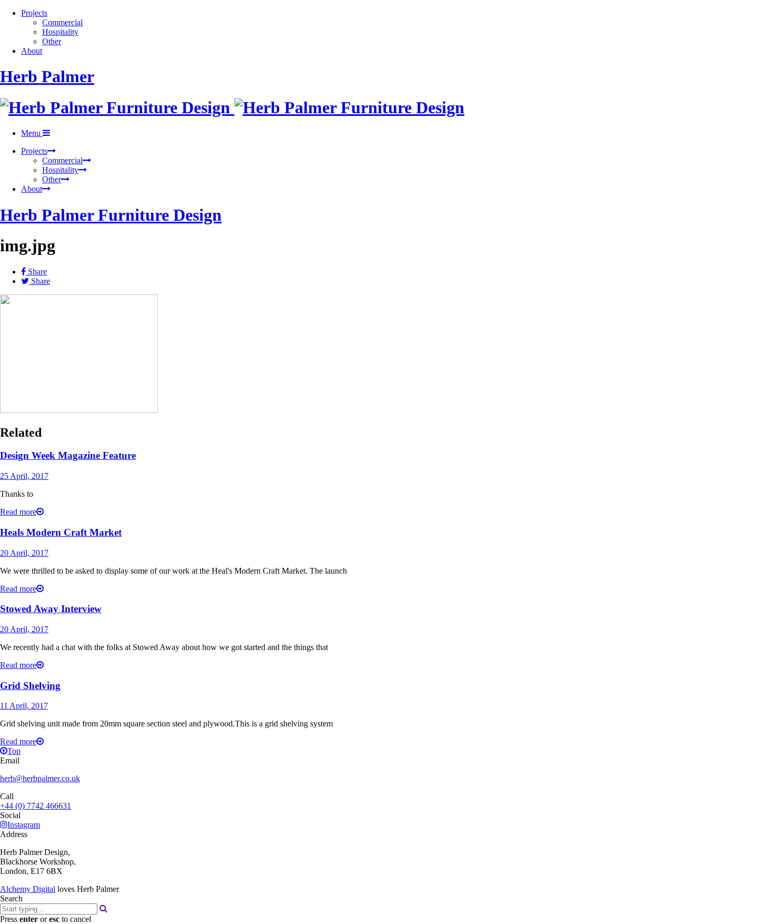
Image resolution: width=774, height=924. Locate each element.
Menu (32, 133)
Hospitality (60, 31)
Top (14, 750)
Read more (18, 511)
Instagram (23, 824)
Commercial (62, 22)
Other (51, 41)
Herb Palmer (47, 76)
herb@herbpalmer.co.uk (40, 778)
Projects (34, 12)
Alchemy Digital (27, 888)
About (31, 50)
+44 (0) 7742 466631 (35, 805)
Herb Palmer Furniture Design (111, 214)
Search (11, 898)
